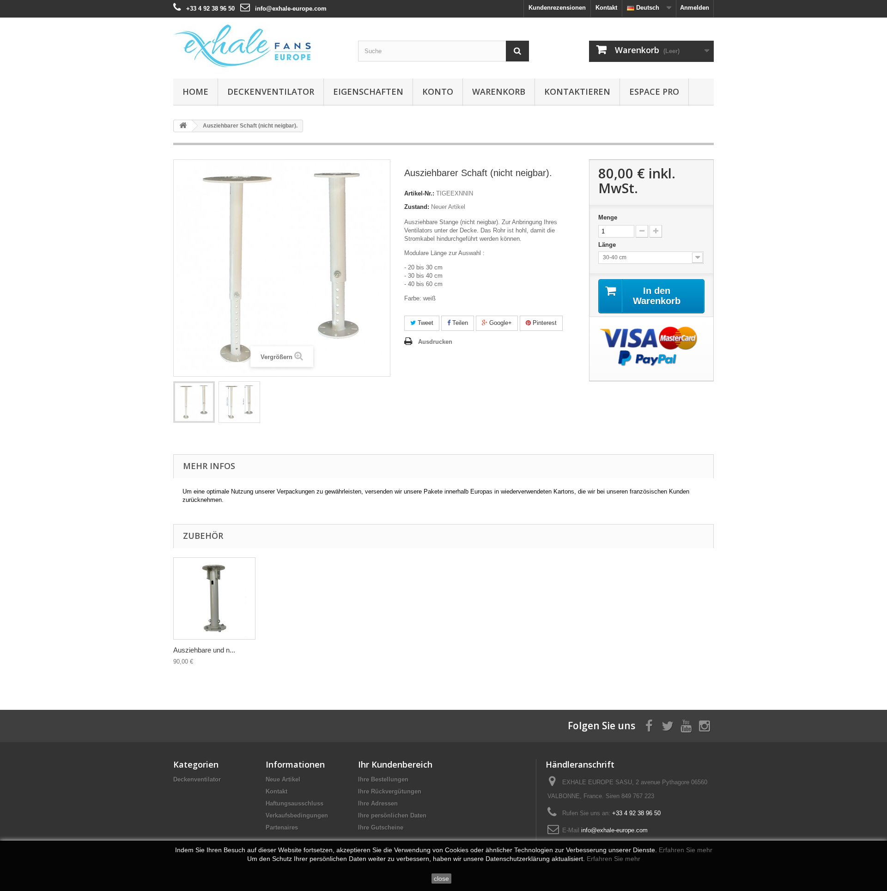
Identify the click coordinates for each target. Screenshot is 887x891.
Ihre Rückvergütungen (389, 791)
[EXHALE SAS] (258, 45)
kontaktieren (577, 91)
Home (195, 91)
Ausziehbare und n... (204, 650)
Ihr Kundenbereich (395, 764)
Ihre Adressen (378, 803)
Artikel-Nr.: (419, 193)
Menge (607, 217)
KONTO (437, 91)
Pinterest (544, 322)
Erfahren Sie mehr (685, 850)
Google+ (499, 322)
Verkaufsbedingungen (297, 815)
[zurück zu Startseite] (183, 126)
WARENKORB (498, 91)
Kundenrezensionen (557, 7)
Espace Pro (654, 91)
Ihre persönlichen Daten (392, 815)
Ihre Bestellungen (383, 779)
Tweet (424, 322)
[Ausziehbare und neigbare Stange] (194, 402)
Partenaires (282, 827)
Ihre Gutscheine (380, 827)
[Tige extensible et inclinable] (214, 598)
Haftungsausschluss (294, 803)
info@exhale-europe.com (291, 8)
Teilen (459, 322)
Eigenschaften (368, 91)
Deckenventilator (270, 91)
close (441, 878)
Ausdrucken (435, 341)
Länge (608, 244)
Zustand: (416, 206)
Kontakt (606, 7)
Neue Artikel (283, 779)
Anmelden (694, 7)
